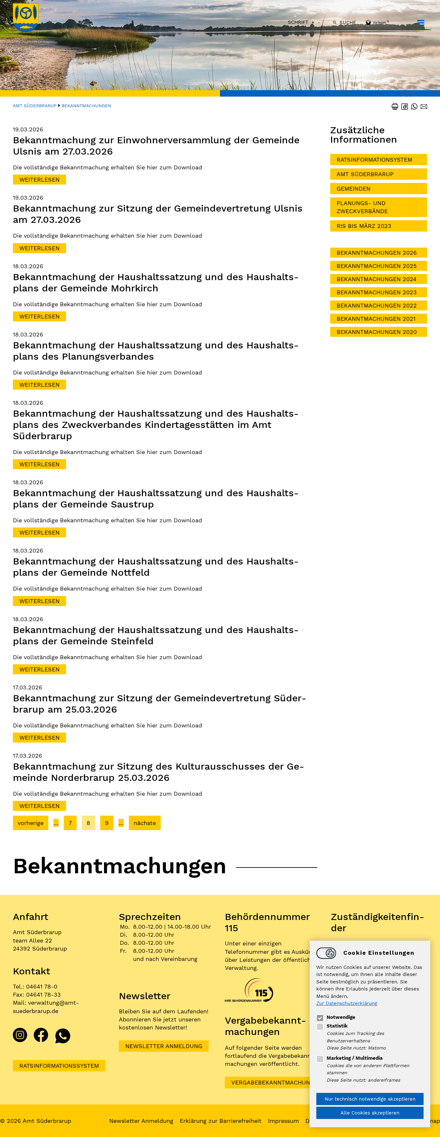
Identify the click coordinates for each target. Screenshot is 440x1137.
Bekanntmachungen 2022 (377, 305)
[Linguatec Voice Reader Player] (386, 23)
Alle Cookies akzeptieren (369, 1113)
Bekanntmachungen (86, 105)
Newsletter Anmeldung (163, 1046)
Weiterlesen (39, 179)
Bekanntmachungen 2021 (376, 318)
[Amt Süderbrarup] (32, 18)
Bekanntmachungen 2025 (376, 265)
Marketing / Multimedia (355, 1058)
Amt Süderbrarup (35, 105)
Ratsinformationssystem (59, 1065)
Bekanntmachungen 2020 (377, 331)
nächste (145, 823)
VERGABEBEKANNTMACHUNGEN (276, 1082)
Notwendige (341, 1017)
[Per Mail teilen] (422, 106)
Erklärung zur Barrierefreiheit (221, 1120)
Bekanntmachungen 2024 (376, 279)
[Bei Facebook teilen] (403, 106)
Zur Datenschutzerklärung (346, 1004)
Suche (348, 22)
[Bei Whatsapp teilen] (412, 106)
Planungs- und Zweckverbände (362, 207)
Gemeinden (353, 188)
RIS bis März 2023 (364, 226)
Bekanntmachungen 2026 (377, 252)
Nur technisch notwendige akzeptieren (370, 1099)
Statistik (337, 1026)
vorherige (30, 823)
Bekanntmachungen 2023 (377, 292)
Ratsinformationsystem (374, 159)
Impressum (283, 1120)
